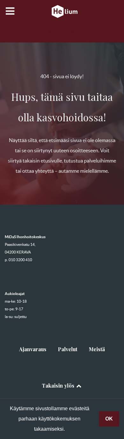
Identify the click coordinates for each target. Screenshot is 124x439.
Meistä (97, 349)
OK (109, 418)
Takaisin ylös (59, 385)
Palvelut (67, 349)
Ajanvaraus (32, 349)
